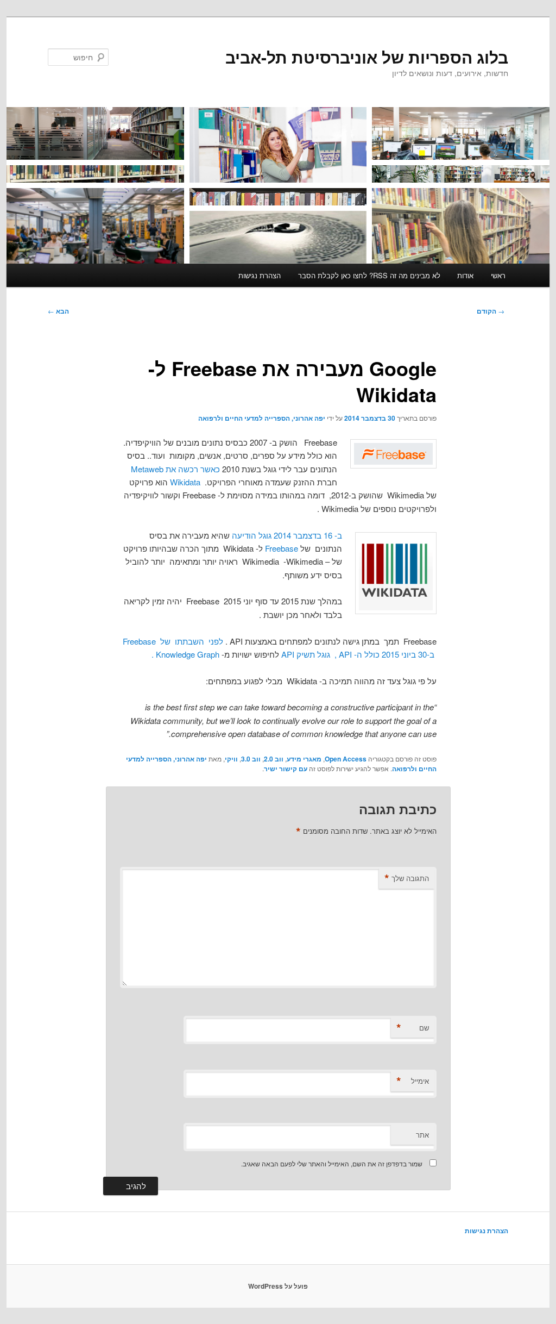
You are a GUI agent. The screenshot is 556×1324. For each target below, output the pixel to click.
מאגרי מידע (304, 759)
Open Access (346, 759)
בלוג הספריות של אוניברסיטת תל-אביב (366, 56)
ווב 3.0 (251, 759)
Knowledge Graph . (185, 654)
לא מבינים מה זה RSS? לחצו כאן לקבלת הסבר (369, 275)
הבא (58, 311)
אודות (465, 275)
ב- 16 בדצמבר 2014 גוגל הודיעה (287, 535)
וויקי (231, 759)
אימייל (412, 1081)
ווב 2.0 (273, 759)
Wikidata (185, 482)
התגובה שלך (406, 878)
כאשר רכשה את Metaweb (175, 468)
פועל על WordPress (278, 1286)
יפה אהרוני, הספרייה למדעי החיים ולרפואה (261, 418)
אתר (422, 1134)
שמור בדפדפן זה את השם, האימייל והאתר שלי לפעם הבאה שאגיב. (331, 1163)
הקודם (490, 311)
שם (412, 1027)
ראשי (498, 275)
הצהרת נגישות (259, 275)
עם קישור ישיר (285, 768)
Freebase (281, 548)
